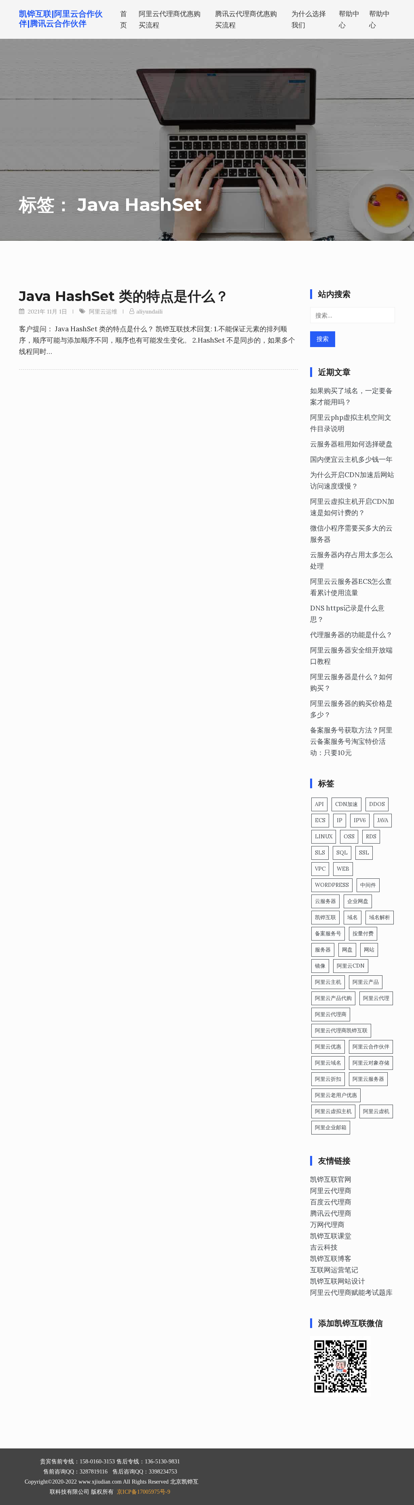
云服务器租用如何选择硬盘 (351, 444)
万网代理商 (327, 1224)
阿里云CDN (351, 965)
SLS (320, 852)
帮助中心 (349, 19)
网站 (369, 949)
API (319, 804)
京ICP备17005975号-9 (143, 1492)
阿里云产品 (366, 982)
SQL (342, 852)
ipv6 (360, 820)
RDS (371, 836)
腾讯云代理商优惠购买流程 (246, 19)
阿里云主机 (328, 982)
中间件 (368, 885)
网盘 (347, 949)
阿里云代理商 (330, 1014)
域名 (352, 917)
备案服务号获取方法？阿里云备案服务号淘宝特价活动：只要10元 (351, 741)
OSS (349, 836)
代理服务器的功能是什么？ (351, 634)
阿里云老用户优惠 (336, 1095)
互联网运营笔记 (334, 1269)
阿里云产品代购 (333, 998)
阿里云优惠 (328, 1046)
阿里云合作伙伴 (371, 1046)
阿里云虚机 (376, 1111)
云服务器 (325, 901)
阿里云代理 (376, 998)
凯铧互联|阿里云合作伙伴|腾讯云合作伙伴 (61, 18)
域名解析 (379, 917)
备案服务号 (328, 933)
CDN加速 (346, 804)
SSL (364, 852)
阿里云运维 (103, 311)
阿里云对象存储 (371, 1062)
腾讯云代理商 (330, 1213)
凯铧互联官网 (330, 1179)
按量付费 (363, 933)
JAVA (382, 820)
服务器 (323, 949)
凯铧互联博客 (330, 1258)
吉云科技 (324, 1247)
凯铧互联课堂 (330, 1235)
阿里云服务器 (368, 1079)
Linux (323, 836)
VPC (320, 868)
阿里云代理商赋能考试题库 (351, 1292)
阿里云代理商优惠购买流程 (170, 19)
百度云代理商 (330, 1202)
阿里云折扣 (328, 1079)
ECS (320, 820)
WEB (343, 868)
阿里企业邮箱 (330, 1127)
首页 (123, 19)
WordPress (332, 885)
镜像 (320, 965)
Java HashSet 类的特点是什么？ (124, 296)
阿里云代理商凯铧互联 (341, 1030)
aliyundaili (149, 311)
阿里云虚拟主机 (333, 1111)
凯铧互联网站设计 (337, 1281)
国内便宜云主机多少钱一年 (351, 459)
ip (339, 820)
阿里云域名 (328, 1062)
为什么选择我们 (308, 19)
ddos (377, 804)
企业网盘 (357, 901)
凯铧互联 (325, 917)
